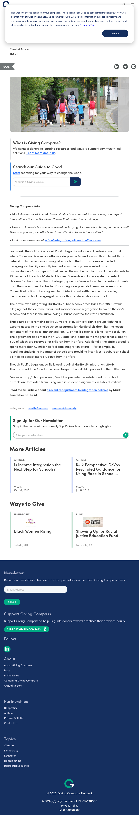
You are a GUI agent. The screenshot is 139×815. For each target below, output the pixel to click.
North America (38, 408)
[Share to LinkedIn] (116, 66)
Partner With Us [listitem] (13, 718)
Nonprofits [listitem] (10, 708)
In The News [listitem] (11, 675)
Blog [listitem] (7, 670)
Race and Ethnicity (64, 408)
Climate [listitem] (9, 745)
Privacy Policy (69, 805)
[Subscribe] (125, 435)
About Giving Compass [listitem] (18, 665)
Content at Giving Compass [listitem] (21, 680)
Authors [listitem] (8, 713)
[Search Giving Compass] (124, 5)
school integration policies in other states (73, 240)
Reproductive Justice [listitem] (16, 765)
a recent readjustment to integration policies (77, 390)
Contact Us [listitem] (10, 723)
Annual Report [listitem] (13, 685)
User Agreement (69, 809)
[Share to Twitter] (125, 66)
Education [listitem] (10, 755)
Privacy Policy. (87, 24)
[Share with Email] (133, 66)
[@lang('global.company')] (6, 4)
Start (16, 173)
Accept (115, 33)
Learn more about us (40, 153)
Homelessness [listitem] (12, 760)
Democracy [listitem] (11, 750)
